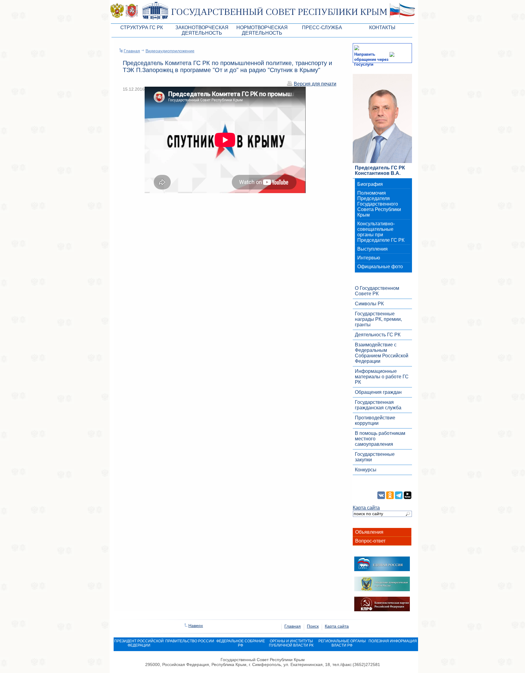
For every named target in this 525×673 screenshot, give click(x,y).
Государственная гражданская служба (378, 405)
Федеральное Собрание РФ (240, 643)
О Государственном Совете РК (377, 291)
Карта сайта (366, 507)
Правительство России (189, 641)
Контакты (382, 27)
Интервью (368, 257)
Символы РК (369, 303)
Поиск (313, 626)
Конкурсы (365, 469)
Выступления (372, 249)
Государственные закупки (375, 457)
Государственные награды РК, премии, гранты (378, 319)
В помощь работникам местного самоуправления (380, 439)
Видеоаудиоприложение (170, 50)
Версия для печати (315, 83)
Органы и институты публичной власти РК (291, 643)
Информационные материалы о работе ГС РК (382, 377)
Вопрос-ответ (370, 540)
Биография (370, 184)
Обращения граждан (378, 392)
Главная (132, 50)
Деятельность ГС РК (377, 334)
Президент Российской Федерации (139, 643)
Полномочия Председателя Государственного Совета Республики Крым (379, 203)
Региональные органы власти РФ (342, 643)
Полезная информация (393, 641)
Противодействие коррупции (375, 420)
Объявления (369, 532)
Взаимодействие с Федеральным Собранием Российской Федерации (381, 353)
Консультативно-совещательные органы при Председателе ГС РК (380, 232)
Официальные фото (380, 266)
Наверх (195, 625)
